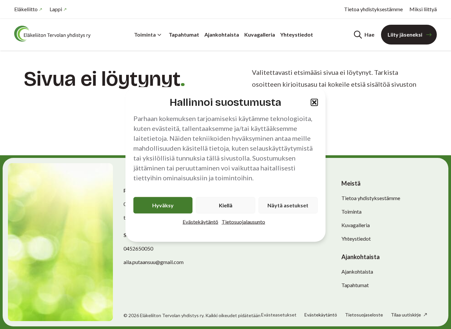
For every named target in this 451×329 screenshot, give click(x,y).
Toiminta (145, 34)
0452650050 (138, 248)
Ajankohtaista (221, 34)
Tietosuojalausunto (243, 222)
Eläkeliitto (26, 9)
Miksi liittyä (423, 9)
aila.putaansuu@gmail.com (153, 262)
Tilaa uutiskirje (406, 314)
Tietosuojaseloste (364, 314)
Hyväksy (163, 205)
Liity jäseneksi (405, 34)
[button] (314, 102)
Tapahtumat (184, 34)
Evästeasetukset (278, 315)
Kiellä (225, 205)
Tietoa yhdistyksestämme (373, 9)
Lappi (56, 9)
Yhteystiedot (296, 34)
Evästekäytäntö (200, 222)
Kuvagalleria (259, 34)
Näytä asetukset (287, 205)
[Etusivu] (53, 34)
